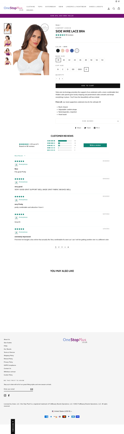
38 (58, 60)
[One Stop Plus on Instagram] (5, 395)
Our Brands (7, 349)
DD (73, 69)
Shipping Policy (9, 355)
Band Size (60, 56)
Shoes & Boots (96, 6)
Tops (40, 6)
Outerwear (50, 6)
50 (91, 60)
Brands (30, 10)
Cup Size (60, 65)
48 (86, 60)
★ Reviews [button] (13, 426)
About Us (7, 339)
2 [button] (58, 247)
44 (75, 60)
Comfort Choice (63, 28)
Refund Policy (8, 358)
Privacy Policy (8, 362)
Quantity (60, 75)
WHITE (77, 51)
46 (80, 60)
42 (69, 60)
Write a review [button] (95, 145)
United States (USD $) (62, 411)
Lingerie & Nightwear (76, 6)
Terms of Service (9, 352)
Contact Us (7, 368)
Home (57, 25)
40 (64, 60)
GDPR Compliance (10, 365)
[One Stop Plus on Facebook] (9, 395)
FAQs (5, 346)
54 (102, 60)
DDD (80, 69)
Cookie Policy (8, 375)
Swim (61, 6)
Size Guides (87, 121)
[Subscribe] (31, 389)
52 (97, 60)
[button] (60, 35)
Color (61, 46)
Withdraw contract (10, 371)
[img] (19, 161)
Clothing (31, 6)
